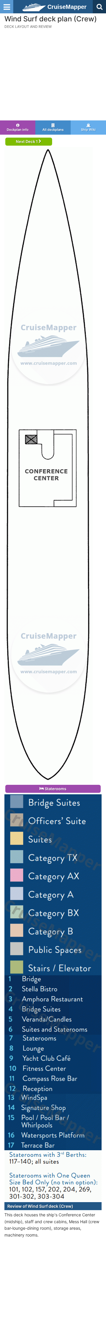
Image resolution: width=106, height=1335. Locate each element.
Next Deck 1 (27, 141)
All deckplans (53, 130)
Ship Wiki (88, 130)
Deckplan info (18, 130)
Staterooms (55, 788)
